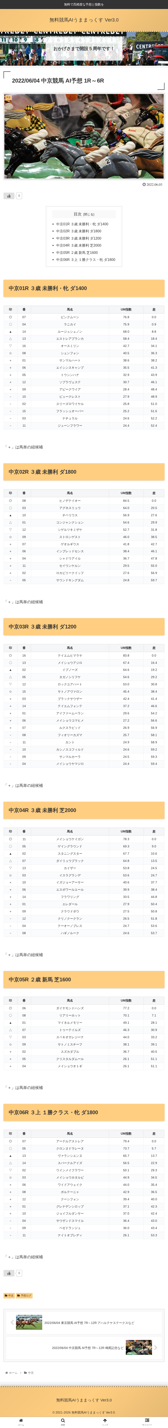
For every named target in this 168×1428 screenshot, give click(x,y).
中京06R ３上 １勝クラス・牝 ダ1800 (85, 260)
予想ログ (26, 1295)
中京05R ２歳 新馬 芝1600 (77, 253)
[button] (155, 775)
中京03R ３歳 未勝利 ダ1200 (78, 238)
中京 (11, 1295)
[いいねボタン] (9, 196)
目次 (78, 214)
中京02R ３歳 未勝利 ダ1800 (78, 231)
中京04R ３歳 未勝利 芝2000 (78, 245)
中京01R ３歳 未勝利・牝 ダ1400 (82, 224)
